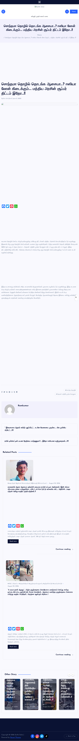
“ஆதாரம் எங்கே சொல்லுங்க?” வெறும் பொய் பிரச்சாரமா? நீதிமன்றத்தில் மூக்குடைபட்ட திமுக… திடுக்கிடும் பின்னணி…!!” (67, 682)
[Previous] (69, 674)
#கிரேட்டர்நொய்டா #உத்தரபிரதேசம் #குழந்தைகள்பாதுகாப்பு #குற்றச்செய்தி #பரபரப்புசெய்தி (35, 583)
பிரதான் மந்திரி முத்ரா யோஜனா (66, 394)
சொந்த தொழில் (71, 390)
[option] (12, 694)
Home (74, 11)
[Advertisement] (39, 62)
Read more (13, 541)
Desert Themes (15, 737)
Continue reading (63, 549)
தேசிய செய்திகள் (6, 98)
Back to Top (72, 736)
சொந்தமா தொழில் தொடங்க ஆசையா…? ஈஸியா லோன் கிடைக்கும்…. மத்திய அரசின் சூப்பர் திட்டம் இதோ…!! (40, 37)
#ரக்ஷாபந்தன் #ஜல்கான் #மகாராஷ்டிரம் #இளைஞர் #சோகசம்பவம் (27, 483)
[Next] (72, 674)
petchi (9, 704)
